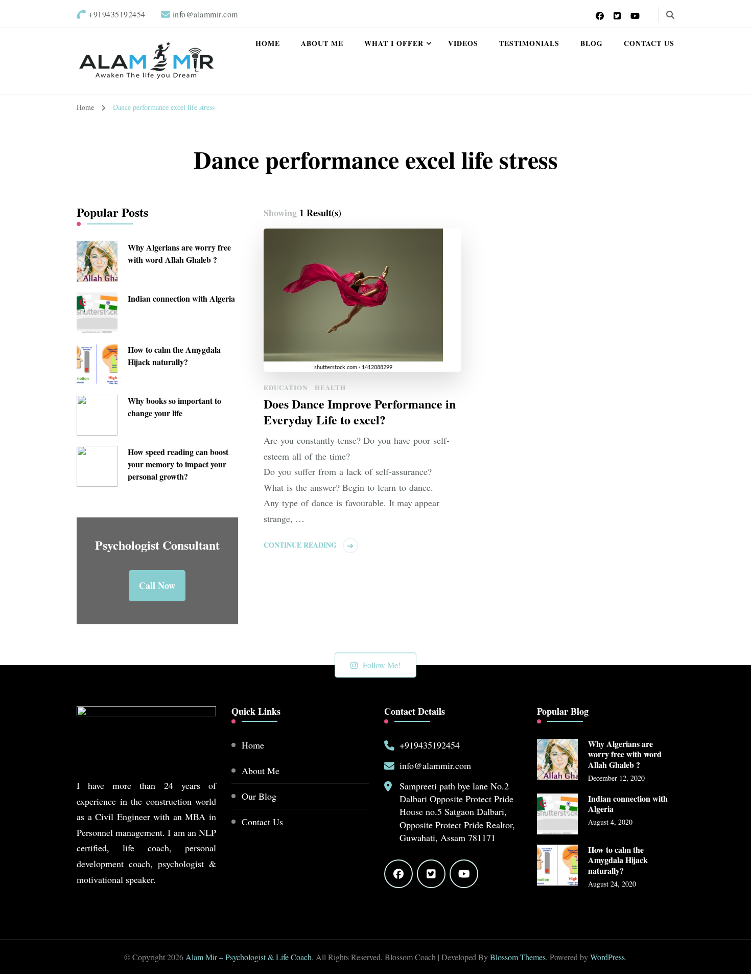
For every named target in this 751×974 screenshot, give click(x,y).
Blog (591, 43)
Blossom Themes (518, 957)
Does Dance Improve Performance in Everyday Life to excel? (360, 411)
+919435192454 (430, 745)
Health (330, 387)
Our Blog (259, 796)
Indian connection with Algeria (181, 298)
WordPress (607, 957)
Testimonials (529, 43)
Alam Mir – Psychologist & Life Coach (248, 957)
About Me (322, 43)
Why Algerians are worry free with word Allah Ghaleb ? (179, 253)
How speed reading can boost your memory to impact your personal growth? (178, 464)
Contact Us (649, 43)
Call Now (157, 585)
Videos (463, 43)
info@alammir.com (435, 765)
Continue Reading (300, 544)
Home (267, 43)
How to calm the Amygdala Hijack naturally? (174, 356)
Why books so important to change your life (174, 407)
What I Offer (394, 43)
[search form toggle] (670, 15)
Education (286, 387)
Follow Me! (382, 665)
